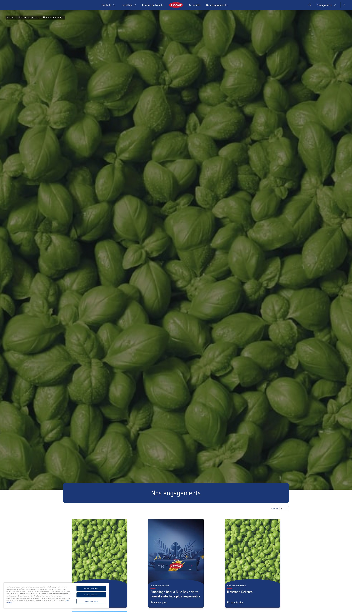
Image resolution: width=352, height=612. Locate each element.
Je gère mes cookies (91, 601)
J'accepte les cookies (91, 588)
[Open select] (286, 508)
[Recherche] (310, 5)
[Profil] (344, 5)
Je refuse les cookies (91, 595)
